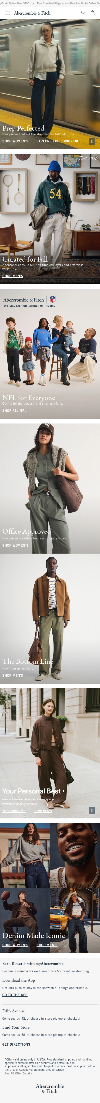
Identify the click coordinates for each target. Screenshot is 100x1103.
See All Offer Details (18, 1073)
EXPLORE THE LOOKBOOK (57, 141)
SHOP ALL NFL (14, 411)
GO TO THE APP (15, 995)
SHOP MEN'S (12, 276)
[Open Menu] (5, 13)
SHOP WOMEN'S (15, 141)
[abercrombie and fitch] (32, 13)
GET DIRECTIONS (16, 1044)
